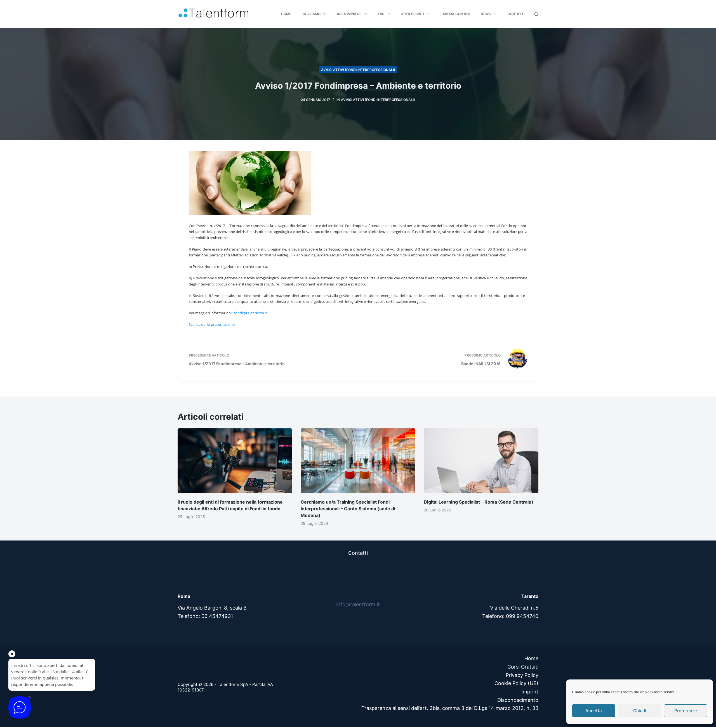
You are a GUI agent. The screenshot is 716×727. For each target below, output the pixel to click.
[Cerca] (536, 14)
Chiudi (639, 710)
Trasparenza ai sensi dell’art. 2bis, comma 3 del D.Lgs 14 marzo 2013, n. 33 (449, 708)
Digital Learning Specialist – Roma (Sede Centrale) (478, 502)
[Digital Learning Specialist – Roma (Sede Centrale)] (481, 460)
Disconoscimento (517, 700)
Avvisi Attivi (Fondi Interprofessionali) (358, 70)
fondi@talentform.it (250, 312)
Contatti (515, 14)
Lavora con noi (455, 14)
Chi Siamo (312, 14)
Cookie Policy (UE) (516, 683)
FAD (381, 14)
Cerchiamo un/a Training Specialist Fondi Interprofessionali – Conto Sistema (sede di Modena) (348, 508)
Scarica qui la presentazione (212, 324)
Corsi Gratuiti (522, 667)
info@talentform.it (358, 604)
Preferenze (685, 710)
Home (286, 14)
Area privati (412, 14)
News (486, 14)
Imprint (529, 692)
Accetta (593, 710)
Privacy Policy (522, 675)
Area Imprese (349, 14)
